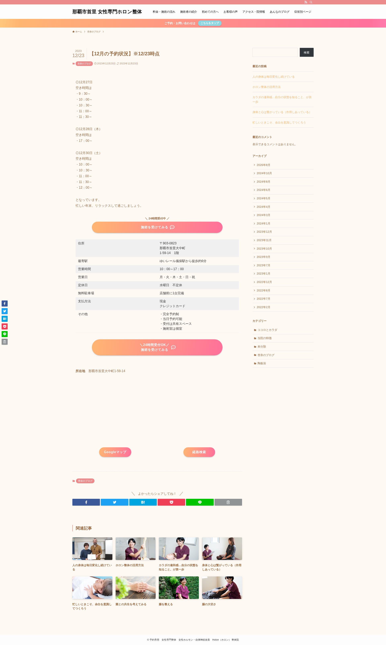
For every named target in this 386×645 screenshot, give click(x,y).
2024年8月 (263, 181)
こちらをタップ (210, 23)
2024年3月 (263, 215)
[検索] (311, 2)
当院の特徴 (265, 338)
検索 (306, 52)
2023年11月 (264, 240)
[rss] (305, 2)
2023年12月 (264, 231)
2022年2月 (263, 307)
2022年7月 (263, 298)
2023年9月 (263, 256)
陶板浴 (262, 363)
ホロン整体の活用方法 (267, 86)
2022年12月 (264, 282)
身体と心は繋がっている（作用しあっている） (282, 112)
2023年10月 (264, 248)
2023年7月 (263, 265)
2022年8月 (263, 290)
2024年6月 (263, 189)
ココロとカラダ (267, 329)
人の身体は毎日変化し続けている (274, 76)
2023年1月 (263, 273)
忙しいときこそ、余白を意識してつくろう (279, 122)
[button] (86, 502)
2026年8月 (263, 165)
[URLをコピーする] (228, 502)
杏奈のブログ (84, 63)
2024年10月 (264, 173)
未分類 (262, 346)
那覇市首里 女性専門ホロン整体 (107, 11)
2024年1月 (263, 223)
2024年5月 (263, 198)
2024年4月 (263, 206)
